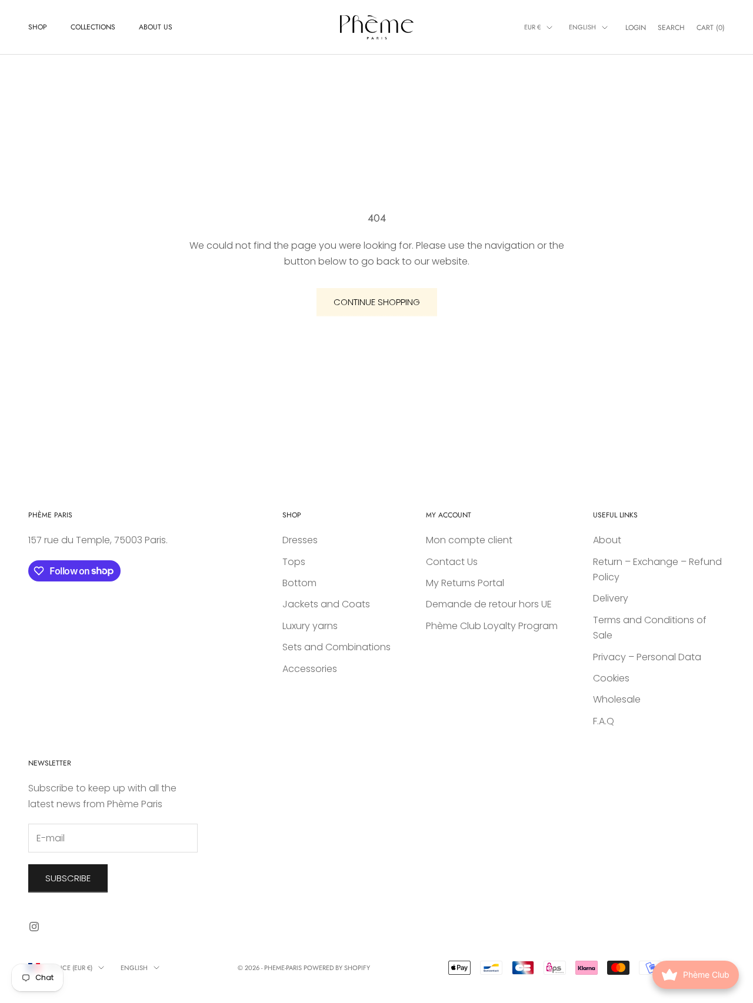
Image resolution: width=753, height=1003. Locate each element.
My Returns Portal (465, 583)
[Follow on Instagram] (34, 926)
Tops (293, 562)
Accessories (309, 669)
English (582, 27)
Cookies (611, 678)
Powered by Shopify (337, 967)
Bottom (299, 583)
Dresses (300, 540)
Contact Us (452, 562)
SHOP (37, 27)
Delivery (610, 598)
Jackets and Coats (326, 604)
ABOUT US (155, 27)
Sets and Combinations (336, 647)
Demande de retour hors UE (489, 604)
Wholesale (617, 699)
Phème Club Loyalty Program (492, 626)
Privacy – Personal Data (647, 657)
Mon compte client (469, 540)
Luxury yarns (310, 626)
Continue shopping (377, 302)
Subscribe (68, 878)
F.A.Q (603, 721)
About (607, 540)
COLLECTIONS (93, 27)
